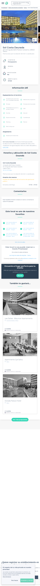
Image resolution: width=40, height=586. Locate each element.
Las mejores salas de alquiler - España (11, 223)
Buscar (20, 275)
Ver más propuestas (20, 419)
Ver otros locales (20, 242)
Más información (7, 576)
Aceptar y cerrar (27, 580)
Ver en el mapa (7, 170)
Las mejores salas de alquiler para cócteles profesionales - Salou (28, 235)
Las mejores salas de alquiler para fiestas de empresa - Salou (12, 235)
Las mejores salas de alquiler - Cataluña (28, 223)
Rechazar (14, 580)
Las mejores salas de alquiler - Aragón (11, 228)
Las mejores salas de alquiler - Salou (28, 228)
